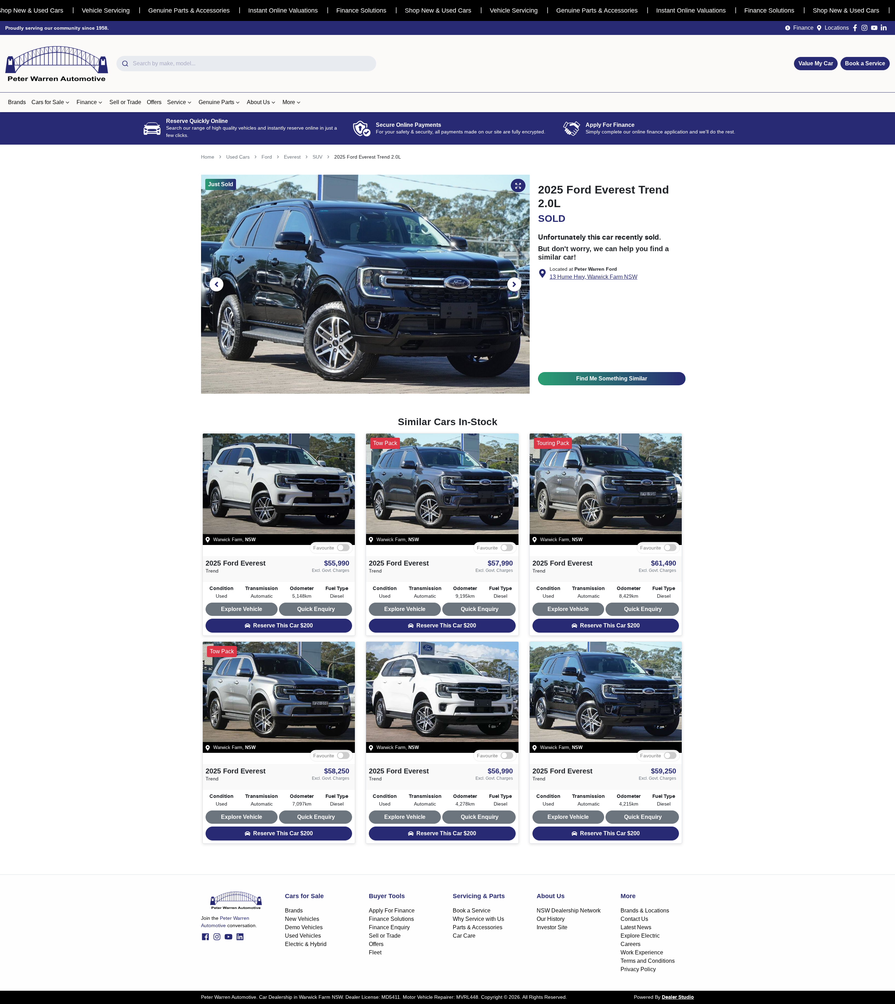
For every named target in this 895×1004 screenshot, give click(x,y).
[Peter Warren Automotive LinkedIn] (885, 27)
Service (176, 102)
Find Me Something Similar (611, 378)
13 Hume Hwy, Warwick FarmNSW (593, 277)
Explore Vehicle (241, 609)
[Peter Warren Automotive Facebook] (856, 27)
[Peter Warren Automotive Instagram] (866, 27)
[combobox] (246, 63)
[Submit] (124, 63)
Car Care (464, 936)
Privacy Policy (638, 969)
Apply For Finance (392, 911)
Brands (17, 102)
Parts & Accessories (477, 927)
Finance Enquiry (389, 927)
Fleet (375, 952)
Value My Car (816, 63)
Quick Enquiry (316, 609)
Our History (551, 919)
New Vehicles (302, 919)
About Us (258, 102)
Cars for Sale (47, 102)
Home (207, 157)
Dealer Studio (678, 997)
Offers (154, 102)
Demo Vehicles (304, 927)
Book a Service (865, 63)
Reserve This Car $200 (283, 625)
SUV (317, 157)
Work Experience (642, 952)
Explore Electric (640, 936)
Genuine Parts (216, 102)
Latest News (636, 927)
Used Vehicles (303, 936)
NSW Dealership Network (569, 911)
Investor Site (552, 927)
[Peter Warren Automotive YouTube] (875, 27)
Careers (630, 944)
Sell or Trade (125, 102)
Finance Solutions (391, 919)
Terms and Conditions (648, 961)
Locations (837, 28)
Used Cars (238, 157)
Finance (803, 28)
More (288, 102)
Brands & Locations (645, 911)
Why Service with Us (478, 919)
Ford (267, 157)
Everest (292, 157)
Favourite (323, 547)
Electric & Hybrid (306, 944)
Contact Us (634, 919)
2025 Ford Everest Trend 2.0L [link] (367, 157)
